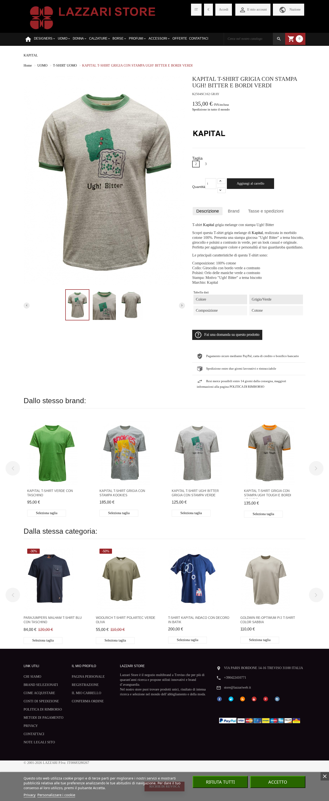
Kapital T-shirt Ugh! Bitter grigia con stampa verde (195, 493)
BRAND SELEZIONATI (41, 685)
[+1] (221, 181)
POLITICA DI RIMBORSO (43, 709)
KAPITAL (31, 55)
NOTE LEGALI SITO (39, 742)
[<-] (13, 468)
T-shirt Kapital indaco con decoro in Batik (198, 620)
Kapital (208, 225)
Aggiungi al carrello (250, 183)
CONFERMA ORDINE (88, 701)
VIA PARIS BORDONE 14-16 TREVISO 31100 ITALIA (263, 668)
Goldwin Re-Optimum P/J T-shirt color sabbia (267, 620)
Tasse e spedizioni (265, 211)
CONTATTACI (34, 734)
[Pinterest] (265, 698)
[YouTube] (254, 698)
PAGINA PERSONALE (88, 676)
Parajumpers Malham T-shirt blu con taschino (53, 620)
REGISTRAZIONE (85, 685)
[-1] (221, 190)
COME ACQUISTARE (39, 693)
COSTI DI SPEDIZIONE (41, 701)
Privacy (30, 794)
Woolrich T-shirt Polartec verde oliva (125, 620)
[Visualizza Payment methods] (261, 719)
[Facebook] (219, 698)
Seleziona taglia (46, 513)
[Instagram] (277, 698)
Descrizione (207, 211)
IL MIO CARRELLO (86, 693)
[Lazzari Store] (93, 17)
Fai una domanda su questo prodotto (231, 334)
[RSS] (242, 698)
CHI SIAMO (32, 676)
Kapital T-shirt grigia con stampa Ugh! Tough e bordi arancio (267, 493)
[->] (316, 468)
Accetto (277, 782)
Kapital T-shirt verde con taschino (50, 493)
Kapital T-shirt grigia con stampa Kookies (122, 493)
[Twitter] (231, 698)
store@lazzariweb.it (237, 687)
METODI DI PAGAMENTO (43, 717)
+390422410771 (235, 677)
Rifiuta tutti (220, 782)
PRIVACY (31, 726)
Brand (233, 211)
